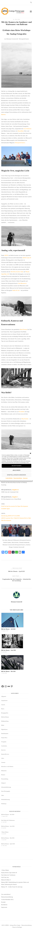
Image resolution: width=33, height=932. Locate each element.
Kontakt (3, 902)
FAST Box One (5, 877)
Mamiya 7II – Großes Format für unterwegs (11, 887)
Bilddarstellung (4, 721)
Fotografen (3, 741)
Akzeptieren (16, 465)
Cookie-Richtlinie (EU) (7, 899)
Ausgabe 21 (15, 489)
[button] (30, 453)
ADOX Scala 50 (27, 257)
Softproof (3, 783)
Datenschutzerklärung (17, 478)
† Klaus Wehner (4, 832)
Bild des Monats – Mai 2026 (7, 838)
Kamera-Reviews (5, 754)
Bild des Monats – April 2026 (8, 843)
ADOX (6, 255)
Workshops (3, 803)
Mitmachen (4, 770)
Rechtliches (4, 904)
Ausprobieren (4, 700)
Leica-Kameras (27, 128)
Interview (3, 750)
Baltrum (3, 114)
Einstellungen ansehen (16, 475)
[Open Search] (31, 2)
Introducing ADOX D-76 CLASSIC (10, 515)
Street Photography (5, 791)
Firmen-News (4, 737)
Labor (2, 758)
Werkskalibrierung (5, 799)
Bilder (2, 725)
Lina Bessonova (22, 283)
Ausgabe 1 (15, 496)
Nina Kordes (25, 418)
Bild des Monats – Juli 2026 (7, 814)
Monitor (3, 774)
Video (2, 795)
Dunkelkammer (4, 733)
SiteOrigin (19, 927)
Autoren (3, 704)
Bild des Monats (5, 717)
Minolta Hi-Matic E (6, 880)
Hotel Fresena (23, 329)
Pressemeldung (4, 779)
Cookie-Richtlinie (9, 478)
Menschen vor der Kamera (7, 766)
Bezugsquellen (4, 713)
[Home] (13, 14)
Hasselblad (21, 131)
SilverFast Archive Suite (17, 271)
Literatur (3, 762)
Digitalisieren (4, 729)
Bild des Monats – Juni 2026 (7, 826)
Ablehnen (16, 470)
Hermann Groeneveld (16, 601)
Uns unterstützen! (6, 894)
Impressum (25, 478)
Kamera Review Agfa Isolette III (9, 872)
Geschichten (4, 746)
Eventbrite (21, 411)
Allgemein (3, 696)
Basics (2, 708)
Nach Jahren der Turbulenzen (8, 820)
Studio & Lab (15, 290)
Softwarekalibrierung (6, 787)
